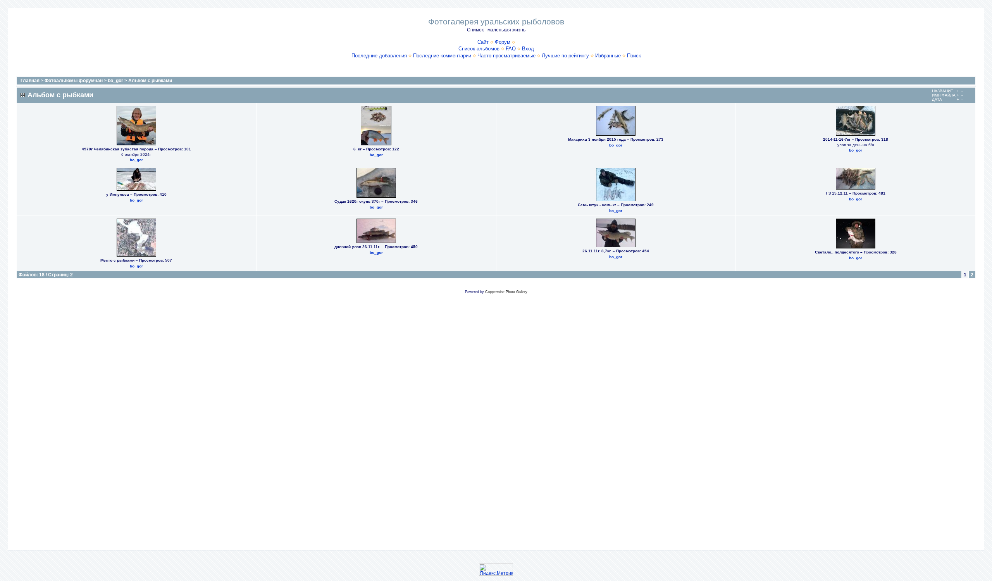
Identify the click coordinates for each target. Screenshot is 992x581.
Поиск (634, 56)
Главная (30, 80)
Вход (528, 49)
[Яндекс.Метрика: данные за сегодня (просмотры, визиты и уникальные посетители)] (496, 570)
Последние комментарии (442, 56)
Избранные (608, 56)
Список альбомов (478, 49)
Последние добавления (379, 56)
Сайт (483, 42)
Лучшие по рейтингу (565, 56)
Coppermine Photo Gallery (506, 292)
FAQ (511, 49)
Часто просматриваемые (506, 56)
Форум (502, 42)
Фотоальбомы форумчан (74, 80)
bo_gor (115, 80)
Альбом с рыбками (150, 80)
